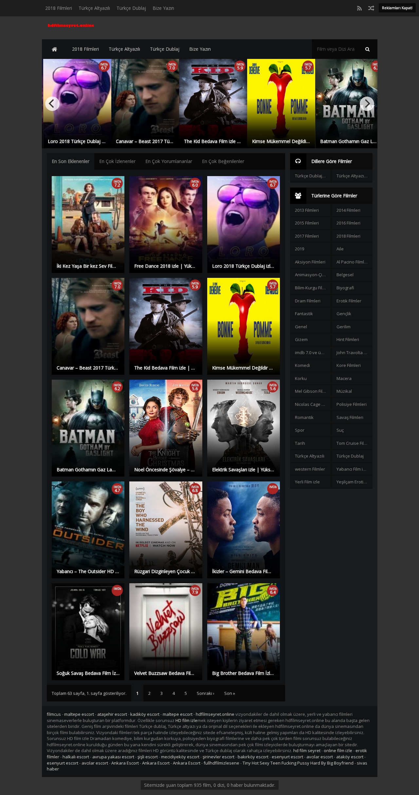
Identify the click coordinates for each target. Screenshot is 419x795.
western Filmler (310, 469)
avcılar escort (319, 757)
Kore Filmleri (349, 365)
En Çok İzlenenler (117, 161)
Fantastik (304, 313)
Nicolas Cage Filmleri (313, 404)
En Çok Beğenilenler (223, 161)
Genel (301, 327)
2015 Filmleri (307, 223)
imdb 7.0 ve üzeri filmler (313, 352)
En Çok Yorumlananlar (168, 161)
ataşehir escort (112, 714)
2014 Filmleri (348, 210)
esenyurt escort (287, 757)
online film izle (338, 750)
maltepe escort (79, 714)
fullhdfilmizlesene (221, 763)
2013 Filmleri (307, 210)
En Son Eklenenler (70, 161)
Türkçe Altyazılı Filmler (355, 176)
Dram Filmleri (307, 301)
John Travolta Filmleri (355, 352)
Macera (344, 378)
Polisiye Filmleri (352, 404)
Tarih (300, 443)
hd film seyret (306, 750)
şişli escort (147, 757)
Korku (301, 378)
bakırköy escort (253, 757)
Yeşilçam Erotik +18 (355, 482)
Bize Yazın (163, 8)
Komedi (302, 365)
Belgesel (345, 275)
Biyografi (345, 288)
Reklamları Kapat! (397, 7)
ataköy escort (349, 757)
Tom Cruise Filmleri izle (355, 443)
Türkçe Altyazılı (94, 8)
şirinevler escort (218, 757)
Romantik (304, 417)
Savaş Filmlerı (350, 417)
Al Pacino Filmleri (353, 262)
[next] (367, 104)
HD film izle (186, 720)
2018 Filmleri (58, 8)
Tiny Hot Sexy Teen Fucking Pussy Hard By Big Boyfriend (298, 763)
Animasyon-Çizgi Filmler (313, 275)
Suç (340, 430)
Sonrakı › (205, 693)
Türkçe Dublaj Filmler (313, 176)
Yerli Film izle (307, 482)
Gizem (301, 339)
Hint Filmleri (348, 339)
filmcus (54, 714)
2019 (299, 249)
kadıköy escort (144, 714)
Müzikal (344, 391)
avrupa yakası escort (113, 757)
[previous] (52, 104)
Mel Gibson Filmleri (313, 391)
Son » (229, 693)
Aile (340, 249)
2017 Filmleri (307, 236)
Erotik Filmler (349, 301)
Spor (299, 430)
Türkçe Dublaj (131, 8)
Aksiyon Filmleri (310, 262)
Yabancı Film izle (353, 469)
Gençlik (344, 313)
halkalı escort (76, 757)
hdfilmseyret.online (215, 714)
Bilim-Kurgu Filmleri (313, 288)
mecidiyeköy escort (180, 757)
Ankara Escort (125, 763)
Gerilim (344, 327)
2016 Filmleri (348, 223)
